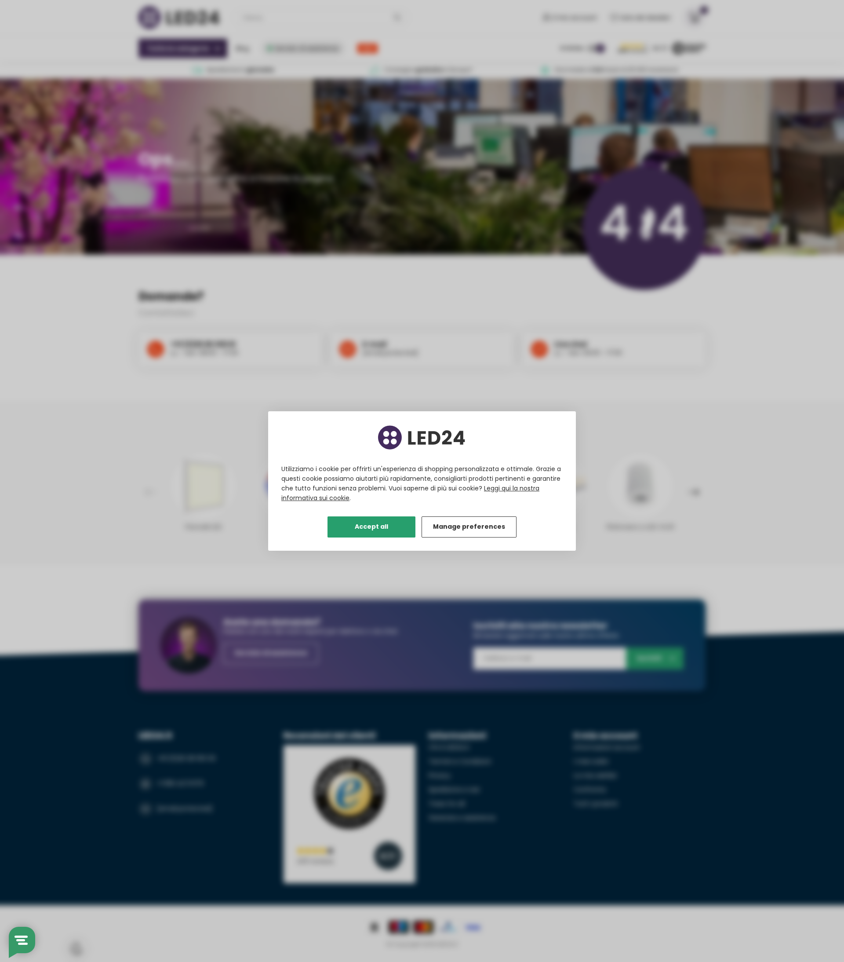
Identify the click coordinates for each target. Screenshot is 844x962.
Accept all (371, 526)
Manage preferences (469, 526)
